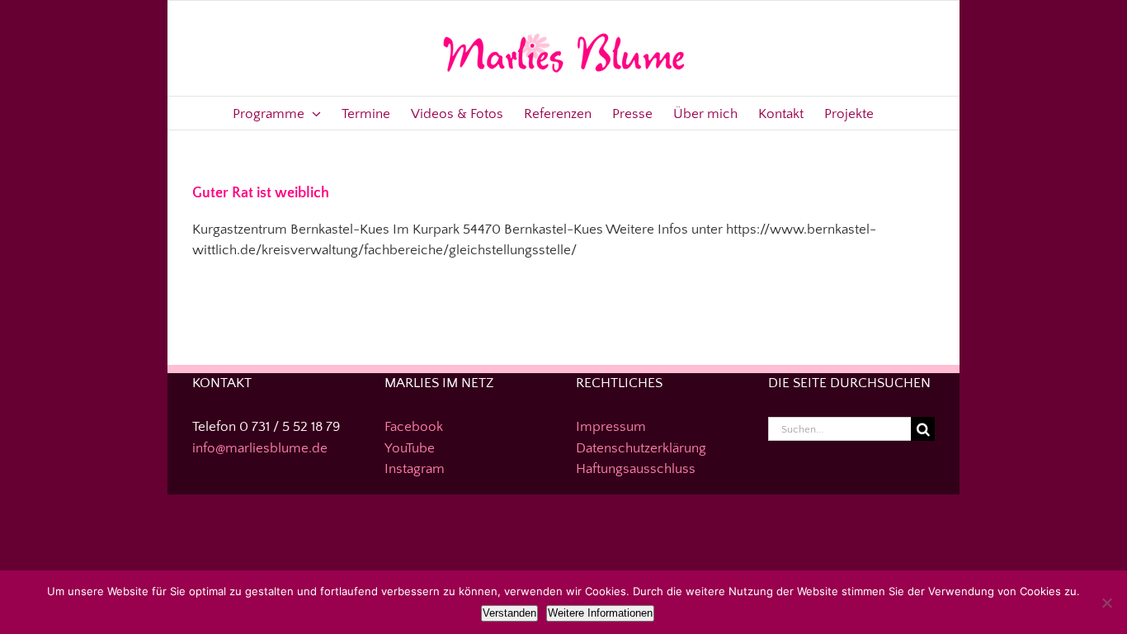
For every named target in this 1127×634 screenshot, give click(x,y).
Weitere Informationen (600, 613)
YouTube (409, 448)
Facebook (413, 426)
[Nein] (1106, 602)
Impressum (611, 426)
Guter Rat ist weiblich (260, 193)
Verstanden (509, 613)
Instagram (414, 468)
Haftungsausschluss (636, 468)
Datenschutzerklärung (641, 448)
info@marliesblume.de (260, 448)
